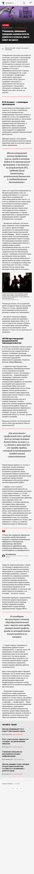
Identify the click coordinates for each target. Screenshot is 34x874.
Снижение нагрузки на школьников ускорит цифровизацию (12, 754)
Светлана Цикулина (20, 28)
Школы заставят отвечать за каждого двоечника (17, 48)
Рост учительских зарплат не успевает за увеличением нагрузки (15, 741)
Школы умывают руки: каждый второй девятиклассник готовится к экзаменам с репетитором (15, 767)
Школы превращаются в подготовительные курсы (13, 730)
